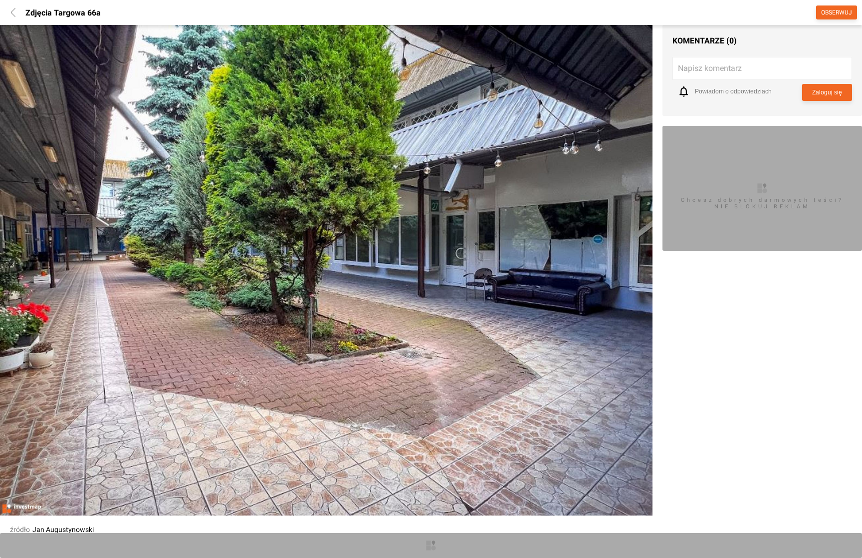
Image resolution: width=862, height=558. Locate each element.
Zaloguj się (827, 92)
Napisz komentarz (710, 68)
